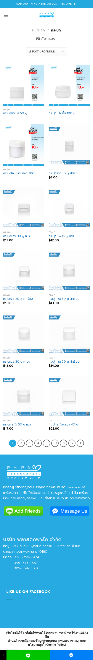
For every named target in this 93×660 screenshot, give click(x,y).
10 (55, 443)
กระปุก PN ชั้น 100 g (62, 113)
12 (72, 443)
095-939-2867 (20, 562)
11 (63, 443)
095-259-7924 (27, 557)
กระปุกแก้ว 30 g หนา (16, 236)
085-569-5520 (20, 568)
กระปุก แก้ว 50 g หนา (17, 425)
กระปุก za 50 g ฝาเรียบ (64, 362)
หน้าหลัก (38, 30)
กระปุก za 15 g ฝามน (62, 236)
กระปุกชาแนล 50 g (15, 113)
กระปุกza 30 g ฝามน (16, 362)
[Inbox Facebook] (71, 655)
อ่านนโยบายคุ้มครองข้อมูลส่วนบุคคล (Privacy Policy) (43, 641)
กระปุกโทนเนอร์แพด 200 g (20, 173)
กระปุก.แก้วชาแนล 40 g (63, 425)
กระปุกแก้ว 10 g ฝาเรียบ (64, 173)
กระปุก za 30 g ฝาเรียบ (64, 299)
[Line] (28, 655)
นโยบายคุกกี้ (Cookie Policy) (47, 645)
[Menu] (5, 15)
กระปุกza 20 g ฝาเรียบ (18, 299)
